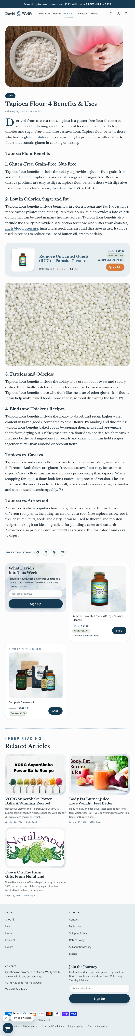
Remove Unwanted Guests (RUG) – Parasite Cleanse (64, 258)
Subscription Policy (80, 947)
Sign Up (35, 604)
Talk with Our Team (16, 989)
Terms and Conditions (52, 1026)
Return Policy (77, 940)
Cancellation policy (97, 1026)
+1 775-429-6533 (14, 982)
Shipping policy (75, 1026)
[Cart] (126, 13)
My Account (75, 926)
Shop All (43, 13)
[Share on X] (46, 552)
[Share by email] (62, 552)
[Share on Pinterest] (54, 552)
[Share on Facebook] (37, 552)
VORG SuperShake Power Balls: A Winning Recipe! (28, 801)
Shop (119, 630)
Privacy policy (30, 1026)
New (55, 13)
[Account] (118, 13)
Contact (74, 919)
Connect (80, 13)
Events (94, 13)
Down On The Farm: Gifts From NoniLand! (25, 874)
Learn (67, 13)
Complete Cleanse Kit (21, 702)
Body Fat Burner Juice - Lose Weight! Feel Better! (91, 801)
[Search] (111, 13)
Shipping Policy (78, 933)
